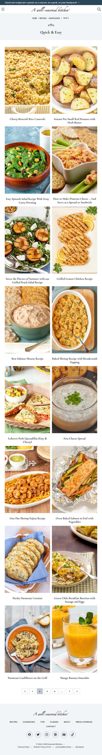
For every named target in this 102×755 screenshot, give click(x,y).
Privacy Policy (23, 747)
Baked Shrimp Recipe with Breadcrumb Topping (74, 360)
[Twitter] (38, 734)
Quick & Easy (54, 18)
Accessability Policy (63, 747)
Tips (42, 722)
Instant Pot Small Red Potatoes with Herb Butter (74, 120)
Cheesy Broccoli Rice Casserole (27, 119)
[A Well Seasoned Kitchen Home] (51, 9)
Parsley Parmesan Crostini (27, 598)
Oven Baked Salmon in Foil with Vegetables (74, 520)
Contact (51, 726)
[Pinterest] (55, 734)
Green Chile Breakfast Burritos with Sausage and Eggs (74, 599)
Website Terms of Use (42, 747)
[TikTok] (73, 734)
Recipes (14, 722)
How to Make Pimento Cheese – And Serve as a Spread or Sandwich (74, 200)
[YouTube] (64, 734)
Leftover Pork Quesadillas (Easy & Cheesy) (27, 440)
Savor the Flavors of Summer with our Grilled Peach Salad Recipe (27, 280)
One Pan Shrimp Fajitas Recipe (27, 518)
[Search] (99, 9)
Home (34, 18)
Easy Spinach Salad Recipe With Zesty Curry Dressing (27, 200)
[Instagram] (47, 734)
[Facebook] (29, 734)
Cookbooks (29, 722)
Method (43, 18)
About (67, 722)
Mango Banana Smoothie (74, 678)
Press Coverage (84, 722)
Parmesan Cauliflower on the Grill (27, 678)
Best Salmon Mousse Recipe (27, 358)
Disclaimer (79, 747)
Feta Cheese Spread (75, 438)
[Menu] (3, 9)
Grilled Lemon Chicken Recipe (75, 279)
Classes (54, 722)
